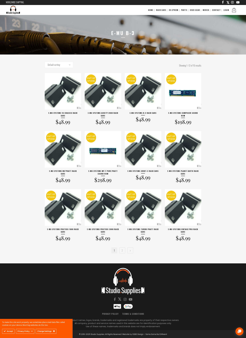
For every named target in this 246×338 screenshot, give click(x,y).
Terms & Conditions (133, 313)
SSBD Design (138, 334)
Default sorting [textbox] (54, 64)
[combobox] (59, 65)
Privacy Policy (110, 313)
